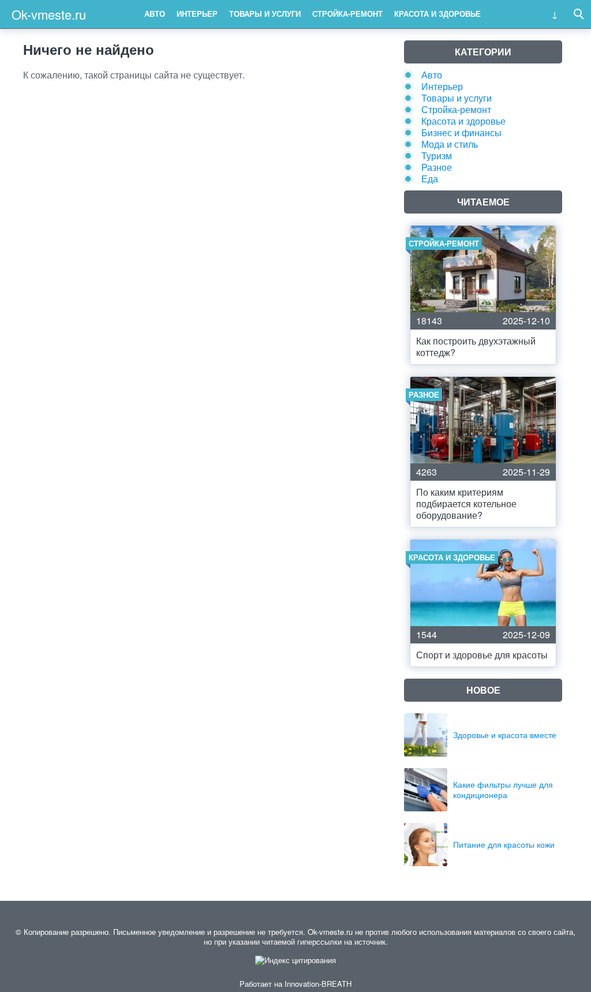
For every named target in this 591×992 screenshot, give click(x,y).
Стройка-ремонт (347, 13)
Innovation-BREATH (318, 983)
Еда (429, 178)
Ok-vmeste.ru (49, 14)
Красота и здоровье (437, 13)
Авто (154, 13)
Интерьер (197, 13)
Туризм (436, 155)
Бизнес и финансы (461, 132)
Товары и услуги (265, 13)
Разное (436, 167)
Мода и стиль (449, 144)
